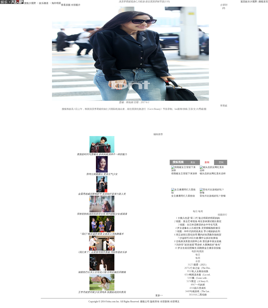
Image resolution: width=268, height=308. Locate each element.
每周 (197, 258)
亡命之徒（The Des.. (200, 268)
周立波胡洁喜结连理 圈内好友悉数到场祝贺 (198, 234)
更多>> (159, 295)
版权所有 (155, 301)
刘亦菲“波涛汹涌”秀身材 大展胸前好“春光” (198, 244)
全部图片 (75, 5)
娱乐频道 (43, 3)
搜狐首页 (263, 1)
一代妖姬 (200, 284)
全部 (197, 261)
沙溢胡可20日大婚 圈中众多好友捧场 (199, 238)
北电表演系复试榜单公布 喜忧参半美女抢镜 (198, 241)
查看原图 (65, 5)
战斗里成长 (200, 288)
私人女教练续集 (200, 271)
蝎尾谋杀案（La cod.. (200, 274)
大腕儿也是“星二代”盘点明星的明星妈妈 (199, 218)
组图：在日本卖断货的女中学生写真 (199, 224)
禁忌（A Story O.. (200, 281)
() (223, 8)
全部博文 (175, 301)
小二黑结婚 (201, 294)
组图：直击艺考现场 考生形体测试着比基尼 (198, 221)
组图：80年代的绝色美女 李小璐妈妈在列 (198, 231)
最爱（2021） (201, 264)
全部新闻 (165, 301)
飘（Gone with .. (200, 278)
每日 (197, 254)
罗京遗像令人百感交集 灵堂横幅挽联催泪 (198, 228)
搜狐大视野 (30, 3)
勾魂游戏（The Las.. (200, 291)
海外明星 (56, 3)
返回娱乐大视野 (249, 1)
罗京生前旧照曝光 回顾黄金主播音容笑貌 (199, 248)
